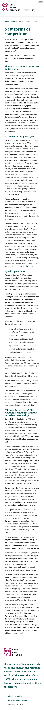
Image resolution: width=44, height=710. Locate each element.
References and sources (18, 700)
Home (7, 21)
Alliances (14, 21)
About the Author (15, 696)
